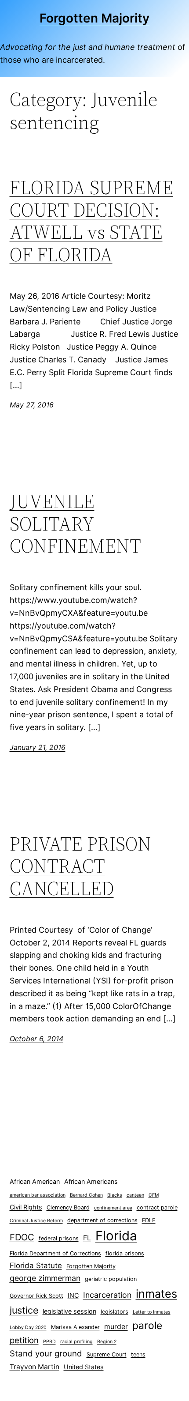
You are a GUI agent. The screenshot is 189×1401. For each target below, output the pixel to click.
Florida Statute (36, 1265)
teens (138, 1354)
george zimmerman (45, 1278)
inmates (156, 1293)
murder (116, 1326)
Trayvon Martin (34, 1367)
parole (147, 1325)
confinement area (113, 1208)
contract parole (157, 1207)
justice (24, 1310)
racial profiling (76, 1342)
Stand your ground (46, 1353)
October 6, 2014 (36, 1038)
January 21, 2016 (37, 747)
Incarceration (107, 1294)
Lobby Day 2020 (28, 1327)
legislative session (69, 1311)
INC (73, 1295)
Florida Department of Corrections (55, 1253)
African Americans (91, 1181)
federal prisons (59, 1238)
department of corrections (102, 1220)
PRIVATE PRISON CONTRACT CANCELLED (80, 866)
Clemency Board (68, 1207)
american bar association (37, 1195)
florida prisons (124, 1253)
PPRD (49, 1342)
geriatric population (111, 1279)
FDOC (22, 1237)
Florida (116, 1235)
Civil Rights (26, 1207)
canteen (135, 1195)
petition (24, 1340)
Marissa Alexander (75, 1327)
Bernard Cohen (86, 1195)
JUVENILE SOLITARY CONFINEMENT (75, 523)
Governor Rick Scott (36, 1295)
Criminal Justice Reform (36, 1221)
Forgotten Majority (94, 18)
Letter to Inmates (152, 1312)
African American (35, 1181)
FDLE (149, 1220)
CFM (154, 1195)
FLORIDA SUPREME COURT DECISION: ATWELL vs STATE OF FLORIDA (91, 221)
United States (84, 1367)
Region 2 (106, 1342)
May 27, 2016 (32, 404)
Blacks (114, 1195)
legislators (114, 1311)
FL (87, 1238)
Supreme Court (107, 1354)
